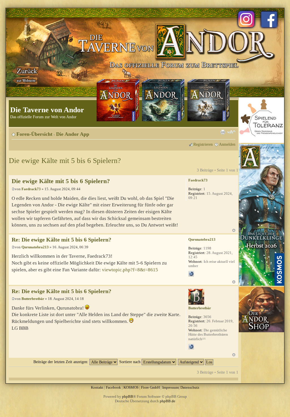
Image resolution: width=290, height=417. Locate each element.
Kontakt (97, 387)
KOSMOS (130, 387)
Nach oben (233, 230)
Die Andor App (72, 134)
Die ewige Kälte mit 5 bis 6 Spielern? (65, 160)
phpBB (127, 396)
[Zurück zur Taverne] (26, 74)
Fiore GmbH (150, 387)
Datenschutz (189, 387)
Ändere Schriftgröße (231, 132)
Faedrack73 (31, 189)
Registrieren (203, 144)
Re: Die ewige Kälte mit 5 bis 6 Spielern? (61, 240)
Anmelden (227, 144)
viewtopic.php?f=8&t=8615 (130, 269)
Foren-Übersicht (34, 134)
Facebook (113, 387)
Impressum (170, 387)
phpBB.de (167, 401)
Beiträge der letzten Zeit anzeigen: (61, 361)
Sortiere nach (130, 361)
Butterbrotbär (33, 299)
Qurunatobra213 (35, 247)
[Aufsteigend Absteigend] (196, 361)
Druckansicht (222, 132)
